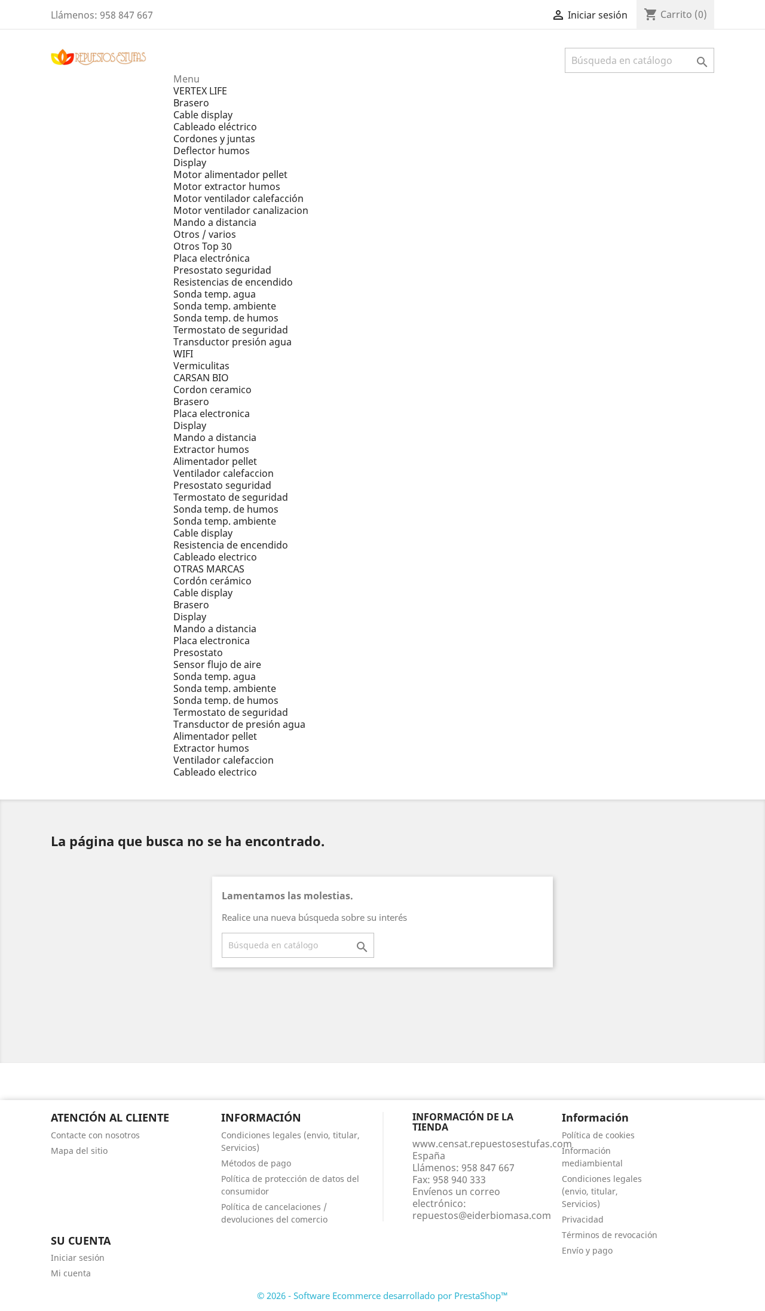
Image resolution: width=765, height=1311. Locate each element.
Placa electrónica (211, 258)
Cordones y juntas (214, 138)
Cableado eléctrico (215, 126)
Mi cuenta (71, 1273)
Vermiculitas (201, 365)
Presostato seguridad (222, 270)
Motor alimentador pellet (230, 174)
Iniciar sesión (78, 1257)
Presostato (198, 652)
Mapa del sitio (79, 1150)
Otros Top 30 (202, 246)
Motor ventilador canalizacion (240, 210)
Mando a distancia (214, 222)
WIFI (183, 353)
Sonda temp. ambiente (224, 306)
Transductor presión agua (232, 341)
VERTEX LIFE (200, 90)
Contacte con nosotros (95, 1135)
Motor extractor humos (226, 186)
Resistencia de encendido (230, 545)
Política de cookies (598, 1135)
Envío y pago (587, 1250)
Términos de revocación (609, 1234)
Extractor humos (211, 449)
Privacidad (583, 1219)
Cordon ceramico (212, 389)
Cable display (202, 114)
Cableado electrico (215, 556)
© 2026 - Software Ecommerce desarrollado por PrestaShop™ (382, 1295)
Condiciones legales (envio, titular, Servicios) (602, 1191)
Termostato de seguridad (230, 329)
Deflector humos (211, 150)
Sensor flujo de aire (217, 664)
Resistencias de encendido (233, 282)
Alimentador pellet (215, 461)
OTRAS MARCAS (208, 568)
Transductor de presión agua (239, 724)
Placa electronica (211, 413)
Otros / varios (204, 234)
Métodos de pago (256, 1163)
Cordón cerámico (212, 580)
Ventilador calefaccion (223, 473)
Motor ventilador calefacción (238, 198)
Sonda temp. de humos (226, 317)
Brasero (191, 102)
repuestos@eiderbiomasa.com (481, 1215)
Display (189, 162)
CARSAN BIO (201, 377)
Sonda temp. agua (214, 294)
